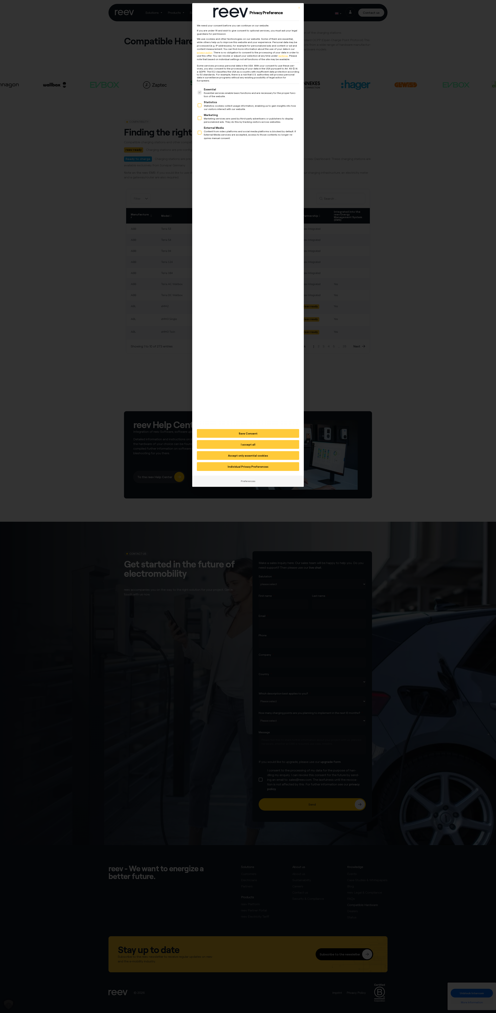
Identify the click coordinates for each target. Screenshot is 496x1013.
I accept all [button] (248, 444)
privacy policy (204, 52)
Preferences (248, 481)
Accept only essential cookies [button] (248, 455)
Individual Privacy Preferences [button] (248, 466)
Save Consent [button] (248, 433)
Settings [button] (283, 55)
